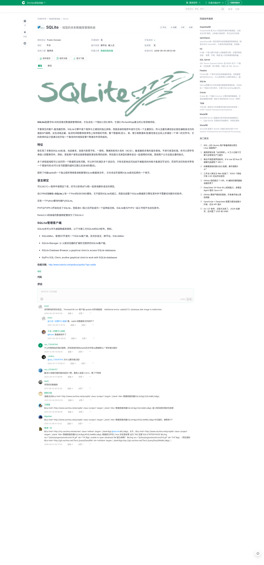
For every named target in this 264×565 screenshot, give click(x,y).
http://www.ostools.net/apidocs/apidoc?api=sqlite (72, 264)
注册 (237, 9)
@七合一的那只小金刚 (57, 321)
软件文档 (63, 58)
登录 (230, 9)
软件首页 (46, 58)
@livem (51, 334)
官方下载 (80, 58)
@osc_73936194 (55, 359)
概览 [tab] (40, 65)
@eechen (116, 431)
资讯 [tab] (50, 65)
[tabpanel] (115, 260)
